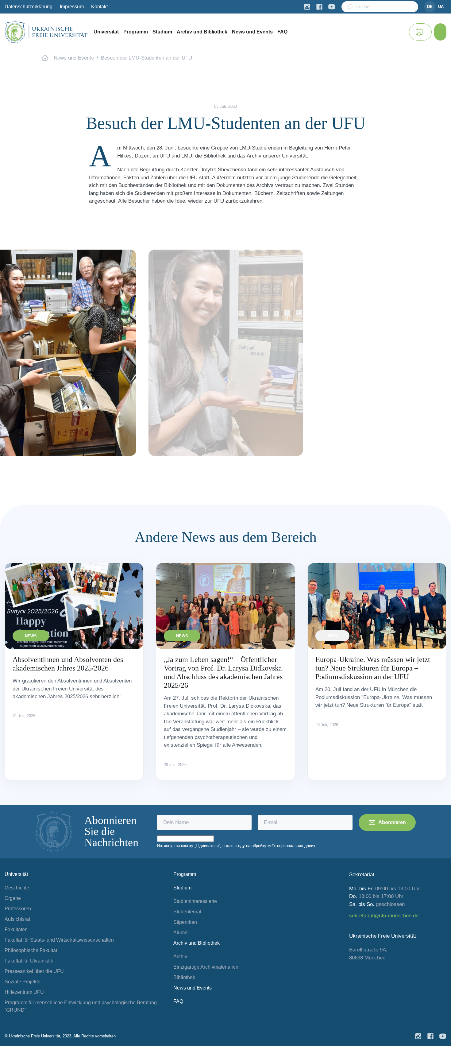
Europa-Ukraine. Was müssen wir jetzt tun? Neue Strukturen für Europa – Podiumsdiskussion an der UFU (372, 668)
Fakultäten (16, 929)
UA (441, 6)
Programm (135, 31)
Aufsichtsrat (17, 919)
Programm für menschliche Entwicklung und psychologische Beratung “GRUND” (81, 1006)
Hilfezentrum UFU (24, 992)
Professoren (18, 908)
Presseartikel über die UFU (34, 971)
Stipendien (185, 922)
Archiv (180, 956)
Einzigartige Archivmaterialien (205, 967)
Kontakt (99, 6)
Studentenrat (187, 911)
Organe (13, 898)
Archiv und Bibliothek (202, 31)
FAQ (282, 31)
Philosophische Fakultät (31, 950)
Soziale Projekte (22, 981)
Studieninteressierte (195, 901)
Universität (106, 31)
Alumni (181, 932)
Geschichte (17, 887)
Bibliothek (184, 977)
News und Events (252, 31)
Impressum (72, 6)
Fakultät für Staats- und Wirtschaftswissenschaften (59, 940)
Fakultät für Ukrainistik (29, 960)
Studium (162, 31)
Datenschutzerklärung (28, 6)
